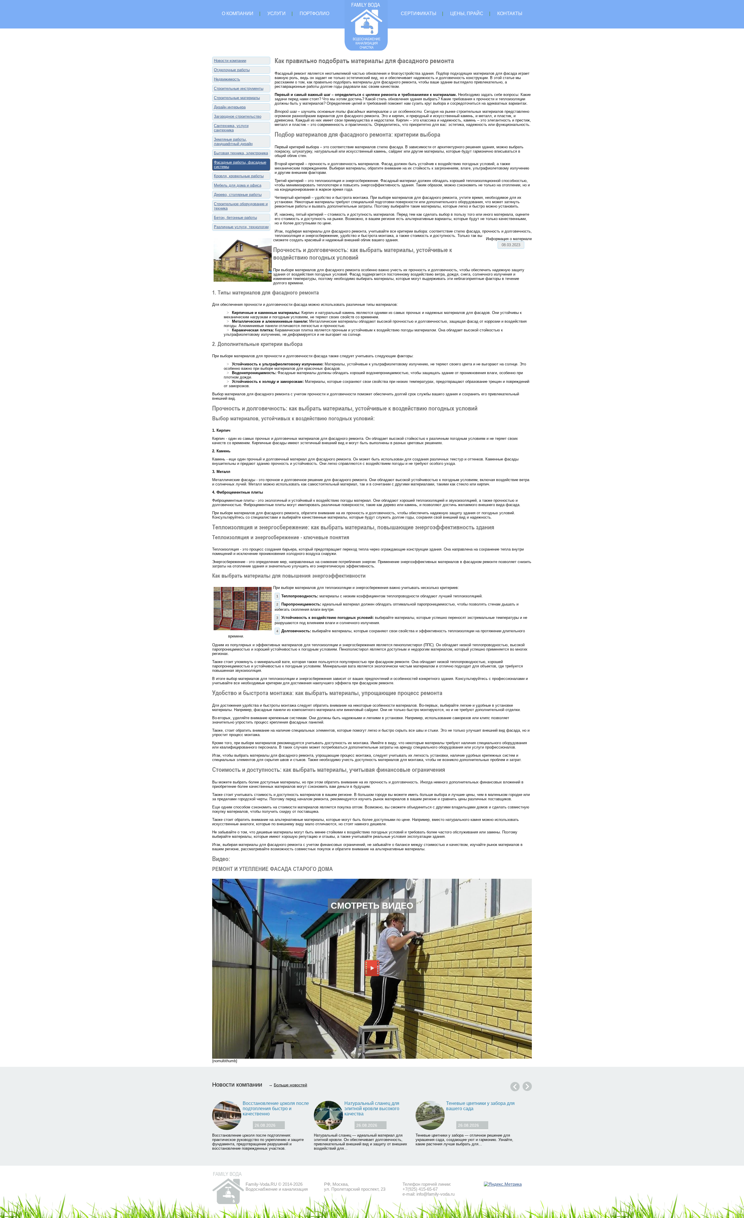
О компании (237, 13)
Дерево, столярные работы (238, 194)
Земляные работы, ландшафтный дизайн (233, 141)
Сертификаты (418, 13)
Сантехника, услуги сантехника (231, 128)
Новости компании (230, 60)
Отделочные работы (232, 70)
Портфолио (314, 13)
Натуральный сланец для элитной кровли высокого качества (371, 1108)
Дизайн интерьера (230, 107)
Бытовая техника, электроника (241, 153)
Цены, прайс (466, 13)
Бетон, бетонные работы (235, 217)
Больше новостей (290, 1085)
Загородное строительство (237, 116)
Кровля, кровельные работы (239, 176)
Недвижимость (227, 79)
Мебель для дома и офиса (237, 185)
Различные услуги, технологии (241, 227)
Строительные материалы (237, 98)
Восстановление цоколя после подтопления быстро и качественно (276, 1108)
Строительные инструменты (238, 88)
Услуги (276, 13)
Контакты (509, 13)
